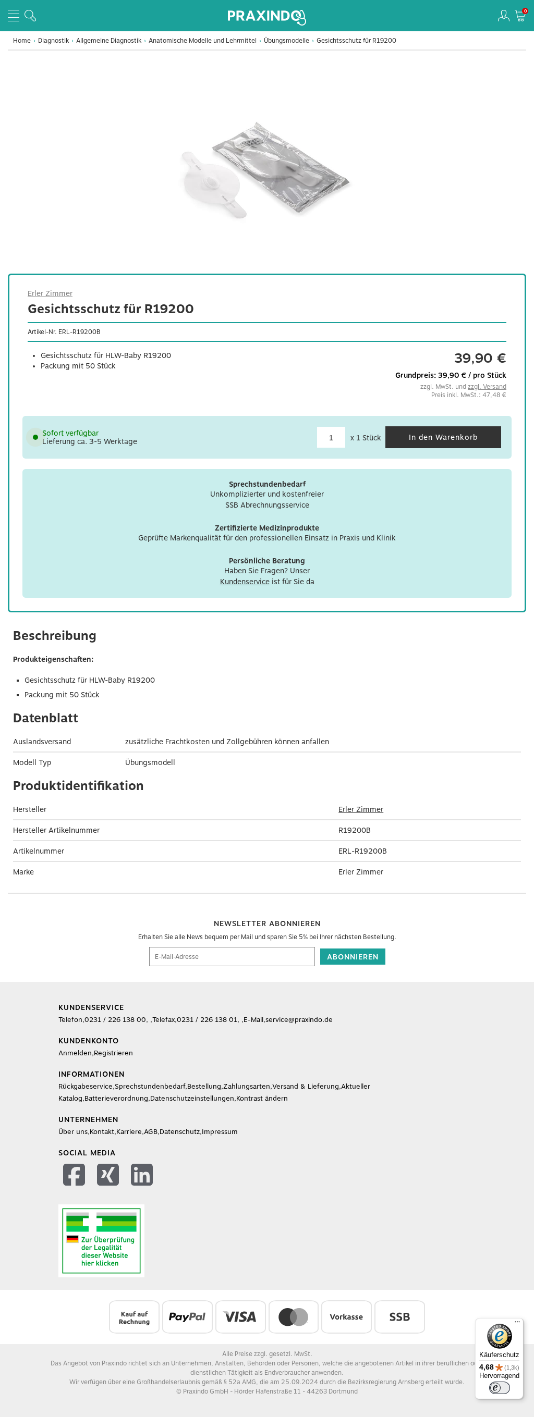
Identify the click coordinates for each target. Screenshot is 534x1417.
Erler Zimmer (50, 293)
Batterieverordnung (116, 1098)
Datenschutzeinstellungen (192, 1098)
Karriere (129, 1132)
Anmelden (75, 1053)
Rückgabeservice (85, 1086)
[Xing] (109, 1176)
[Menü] (517, 1324)
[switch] (499, 1388)
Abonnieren (353, 957)
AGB (150, 1132)
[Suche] (30, 15)
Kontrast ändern (262, 1098)
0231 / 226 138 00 (115, 1020)
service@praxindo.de (299, 1020)
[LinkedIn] (143, 1176)
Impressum (220, 1132)
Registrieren (113, 1053)
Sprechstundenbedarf (150, 1086)
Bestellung (204, 1086)
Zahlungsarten (246, 1086)
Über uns (73, 1132)
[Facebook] (75, 1176)
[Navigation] (13, 15)
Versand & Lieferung (305, 1086)
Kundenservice (245, 581)
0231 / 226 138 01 (207, 1020)
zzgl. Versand (487, 386)
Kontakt (102, 1132)
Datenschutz (180, 1132)
